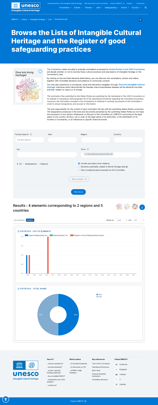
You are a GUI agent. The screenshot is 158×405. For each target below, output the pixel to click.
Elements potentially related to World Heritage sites (103, 167)
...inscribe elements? (54, 367)
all (20, 164)
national (44, 164)
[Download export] (142, 208)
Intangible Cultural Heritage (25, 10)
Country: (117, 134)
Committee (56, 69)
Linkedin (122, 384)
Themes (88, 7)
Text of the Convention (101, 364)
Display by (110, 220)
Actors (124, 7)
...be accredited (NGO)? (56, 376)
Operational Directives (100, 367)
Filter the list (78, 192)
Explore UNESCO (116, 3)
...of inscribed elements (78, 364)
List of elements (19, 220)
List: (18, 149)
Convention (64, 7)
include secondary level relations (95, 163)
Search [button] (145, 7)
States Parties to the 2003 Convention (127, 69)
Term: (83, 149)
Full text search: (22, 134)
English (129, 3)
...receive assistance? (55, 364)
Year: (50, 134)
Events (77, 7)
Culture (24, 19)
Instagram (123, 369)
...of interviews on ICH (78, 367)
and (130, 220)
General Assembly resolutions (99, 375)
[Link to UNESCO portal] (27, 5)
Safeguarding (110, 7)
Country (135, 7)
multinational (31, 164)
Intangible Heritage (37, 19)
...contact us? (52, 385)
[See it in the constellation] (119, 206)
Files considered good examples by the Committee (103, 170)
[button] (140, 21)
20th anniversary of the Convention (96, 3)
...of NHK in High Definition (76, 371)
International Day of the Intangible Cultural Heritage (65, 3)
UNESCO (14, 19)
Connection (140, 3)
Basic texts (96, 370)
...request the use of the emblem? (56, 381)
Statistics (30, 220)
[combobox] (62, 140)
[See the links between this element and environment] (127, 206)
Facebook (123, 364)
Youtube (122, 374)
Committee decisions (100, 380)
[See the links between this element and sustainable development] (135, 206)
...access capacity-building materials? (54, 371)
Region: (84, 134)
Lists (98, 7)
